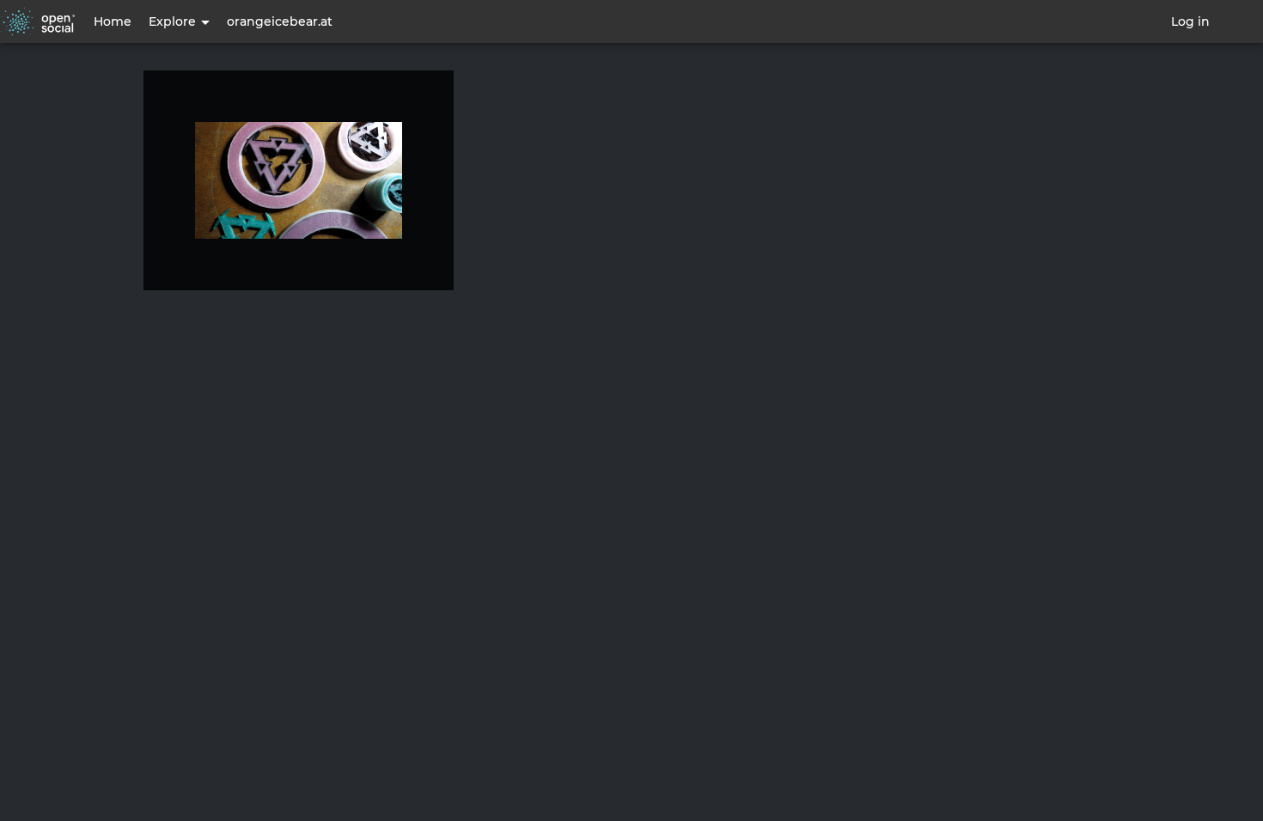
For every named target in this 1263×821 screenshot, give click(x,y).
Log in (1190, 21)
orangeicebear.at (280, 21)
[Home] (38, 21)
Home (112, 21)
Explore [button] (174, 21)
